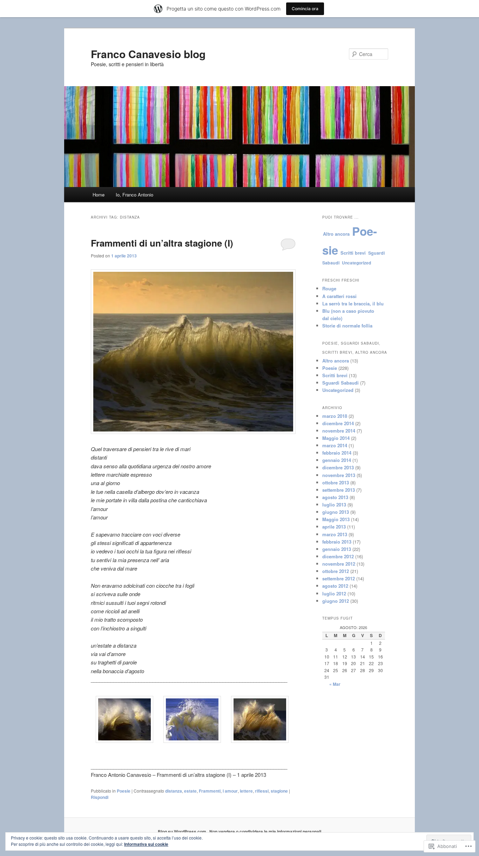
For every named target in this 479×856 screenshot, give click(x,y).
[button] (124, 720)
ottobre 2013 (335, 482)
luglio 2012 (334, 593)
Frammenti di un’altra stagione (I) (162, 242)
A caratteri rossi (339, 296)
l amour (230, 791)
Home (98, 194)
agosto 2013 (335, 497)
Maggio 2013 (336, 519)
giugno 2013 (335, 512)
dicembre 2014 (338, 423)
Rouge (329, 288)
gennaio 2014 (336, 460)
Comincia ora (305, 8)
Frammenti (210, 791)
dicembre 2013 (338, 467)
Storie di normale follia (347, 325)
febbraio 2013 (336, 541)
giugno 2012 (335, 601)
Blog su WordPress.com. (182, 831)
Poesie (123, 791)
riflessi (262, 791)
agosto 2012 (335, 585)
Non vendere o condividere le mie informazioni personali (265, 831)
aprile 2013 (334, 526)
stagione (279, 791)
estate (190, 791)
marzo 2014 (334, 445)
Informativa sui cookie (146, 844)
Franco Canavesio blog (148, 53)
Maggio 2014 (336, 438)
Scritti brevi (353, 252)
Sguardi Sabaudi (340, 382)
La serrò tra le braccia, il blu (353, 303)
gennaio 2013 (336, 549)
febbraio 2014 (336, 452)
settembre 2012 (338, 578)
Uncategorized (356, 263)
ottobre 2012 (335, 571)
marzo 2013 (334, 534)
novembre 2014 (338, 430)
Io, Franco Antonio (134, 194)
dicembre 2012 (338, 556)
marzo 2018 (334, 416)
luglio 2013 (334, 504)
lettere (246, 791)
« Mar (334, 684)
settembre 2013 (338, 489)
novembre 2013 (338, 475)
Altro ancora (336, 233)
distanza (173, 791)
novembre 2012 (338, 563)
